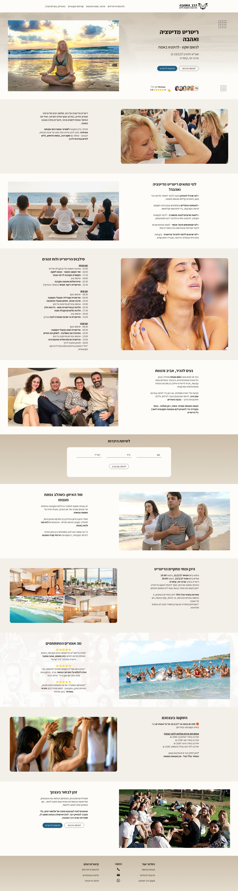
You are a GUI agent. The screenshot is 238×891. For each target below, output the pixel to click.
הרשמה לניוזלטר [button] (147, 875)
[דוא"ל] (118, 875)
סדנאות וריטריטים (90, 869)
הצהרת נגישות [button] (148, 869)
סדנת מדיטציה (92, 880)
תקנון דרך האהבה (146, 880)
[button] (116, 6)
